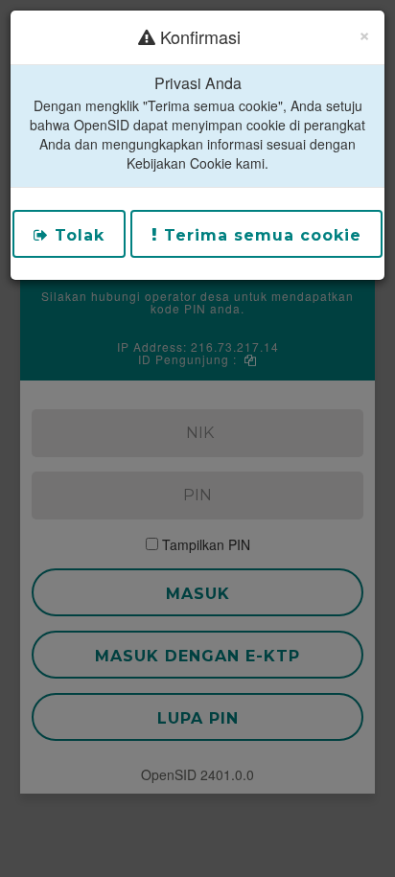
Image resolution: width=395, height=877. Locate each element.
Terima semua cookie (259, 235)
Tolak (77, 235)
